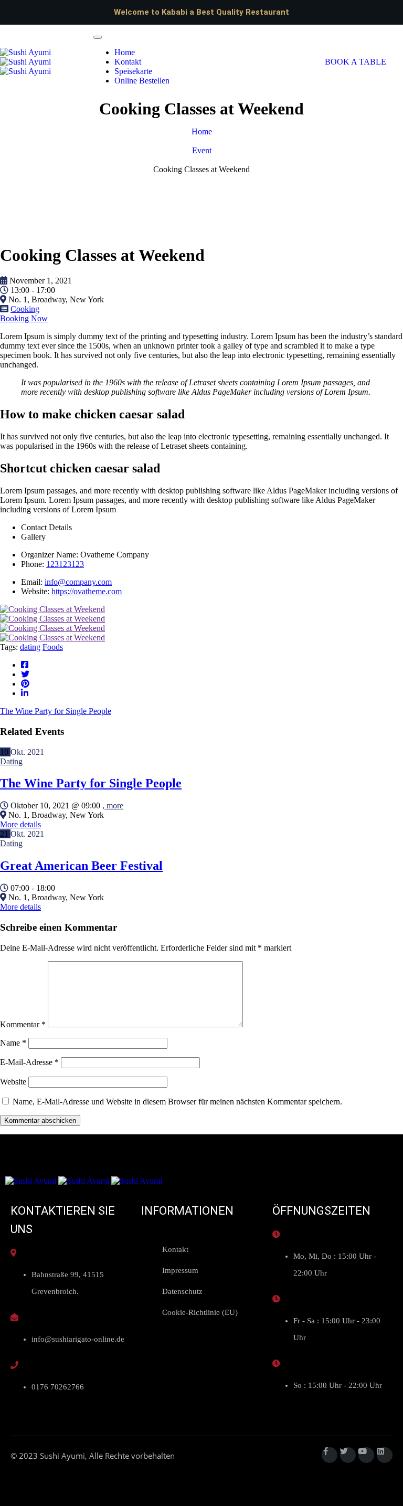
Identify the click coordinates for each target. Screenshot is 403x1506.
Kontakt (127, 61)
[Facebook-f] (329, 1455)
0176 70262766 (57, 1387)
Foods (53, 647)
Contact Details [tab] (46, 527)
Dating (11, 761)
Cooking (24, 308)
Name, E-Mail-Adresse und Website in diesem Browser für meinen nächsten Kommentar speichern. (177, 1101)
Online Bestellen (141, 80)
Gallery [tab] (33, 536)
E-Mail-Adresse (29, 1062)
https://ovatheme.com (86, 591)
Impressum (180, 1270)
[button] (355, 61)
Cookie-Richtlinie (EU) (200, 1312)
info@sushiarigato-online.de (77, 1339)
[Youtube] (366, 1455)
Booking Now (24, 318)
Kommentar (23, 1024)
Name (13, 1042)
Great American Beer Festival (81, 865)
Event (201, 150)
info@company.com (78, 581)
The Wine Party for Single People (91, 783)
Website (13, 1081)
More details (20, 824)
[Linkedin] (385, 1455)
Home (124, 52)
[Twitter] (348, 1455)
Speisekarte (133, 71)
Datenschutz (182, 1291)
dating (30, 647)
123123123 (65, 564)
